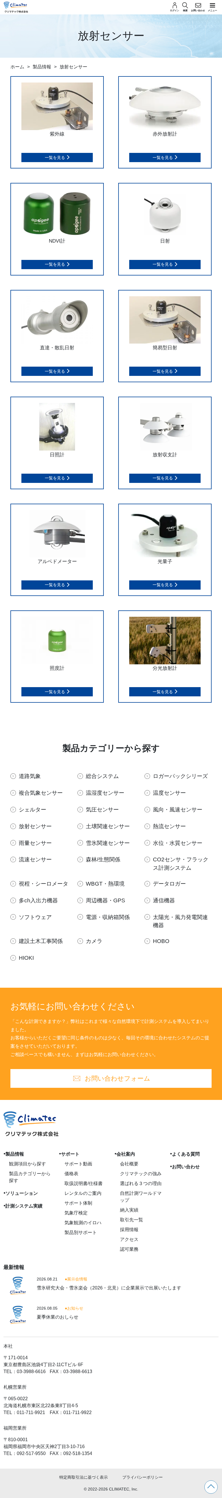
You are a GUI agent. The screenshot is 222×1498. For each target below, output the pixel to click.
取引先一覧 (131, 1219)
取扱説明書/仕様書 (83, 1183)
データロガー (169, 884)
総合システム (102, 776)
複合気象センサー (41, 793)
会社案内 (125, 1154)
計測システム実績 (23, 1205)
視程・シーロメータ (43, 884)
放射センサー (35, 826)
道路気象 (30, 776)
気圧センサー (102, 810)
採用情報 (129, 1229)
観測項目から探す (27, 1163)
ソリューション (21, 1193)
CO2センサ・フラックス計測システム (180, 863)
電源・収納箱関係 (108, 917)
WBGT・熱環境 (105, 884)
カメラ (94, 941)
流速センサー (35, 859)
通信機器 (164, 900)
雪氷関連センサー (108, 843)
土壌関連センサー (108, 826)
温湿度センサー (105, 793)
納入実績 (129, 1210)
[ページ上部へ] (211, 1487)
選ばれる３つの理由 (141, 1183)
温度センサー (169, 793)
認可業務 (129, 1249)
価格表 (71, 1173)
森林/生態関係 (103, 859)
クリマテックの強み (141, 1173)
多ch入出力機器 (38, 900)
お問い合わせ (186, 1166)
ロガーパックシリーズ (180, 776)
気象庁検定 (76, 1212)
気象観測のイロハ (82, 1222)
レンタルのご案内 (82, 1193)
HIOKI (26, 958)
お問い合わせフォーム (117, 1078)
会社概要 (129, 1163)
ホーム (17, 66)
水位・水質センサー (177, 843)
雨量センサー (35, 843)
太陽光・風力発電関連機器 (180, 921)
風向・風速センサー (177, 810)
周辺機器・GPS (105, 900)
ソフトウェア (35, 917)
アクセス (129, 1239)
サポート (70, 1154)
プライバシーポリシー (142, 1477)
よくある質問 (186, 1154)
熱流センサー (169, 826)
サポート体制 (78, 1203)
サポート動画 (78, 1163)
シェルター (32, 810)
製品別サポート (80, 1232)
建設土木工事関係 (41, 941)
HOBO (161, 941)
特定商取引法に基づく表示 (83, 1477)
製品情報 (42, 66)
